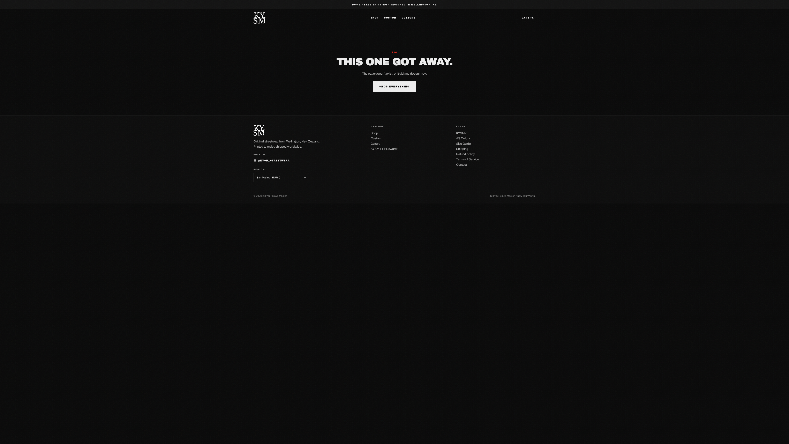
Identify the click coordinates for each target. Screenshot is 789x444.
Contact (461, 164)
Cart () (528, 18)
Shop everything (394, 87)
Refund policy (465, 154)
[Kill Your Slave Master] (259, 18)
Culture (408, 18)
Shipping (462, 148)
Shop (375, 18)
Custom (390, 18)
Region (259, 169)
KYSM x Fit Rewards (384, 148)
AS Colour (463, 138)
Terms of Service (467, 159)
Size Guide (463, 143)
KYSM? (461, 133)
